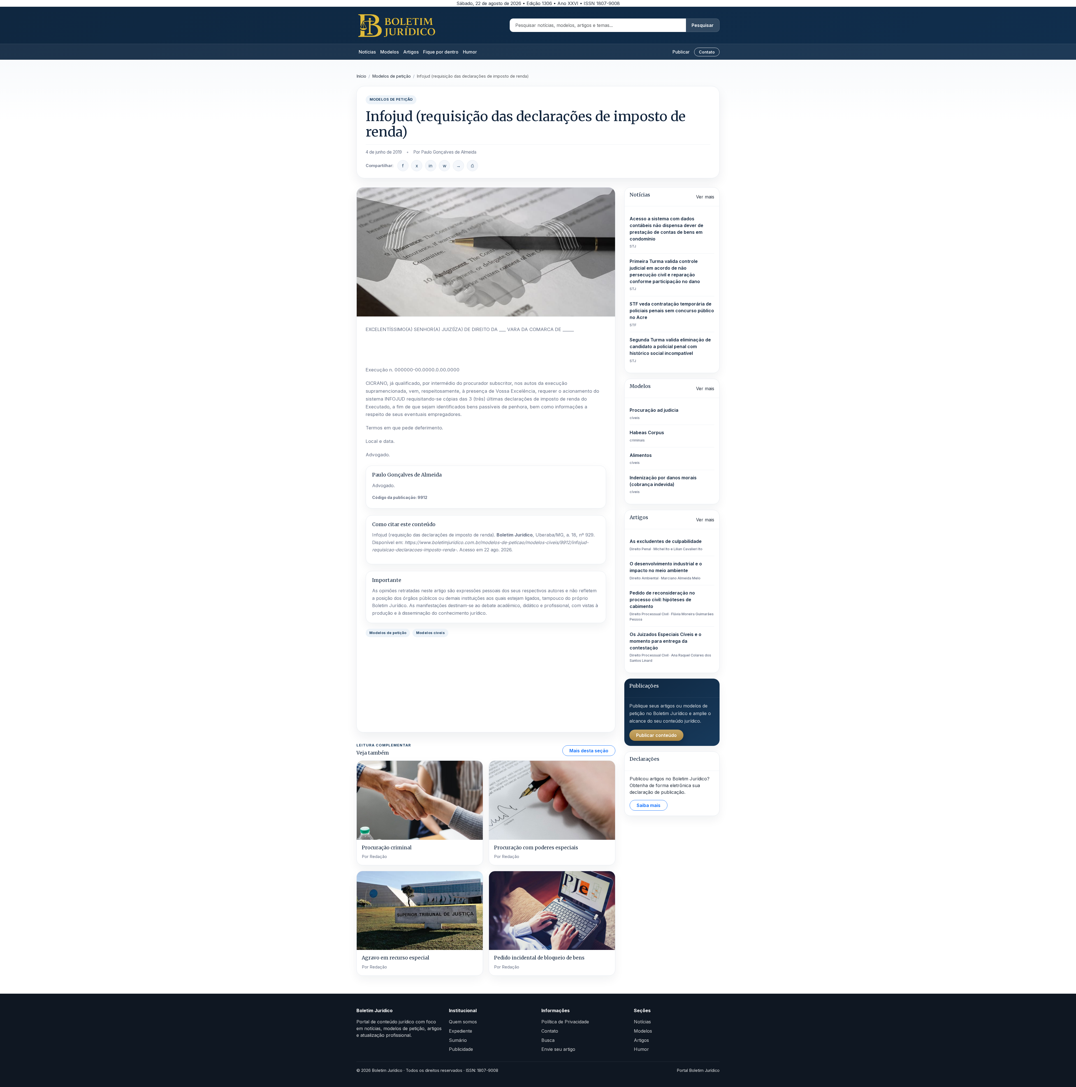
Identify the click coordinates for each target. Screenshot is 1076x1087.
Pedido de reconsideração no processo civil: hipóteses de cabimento (672, 605)
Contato (707, 52)
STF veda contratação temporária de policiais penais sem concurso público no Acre (672, 314)
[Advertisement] (486, 684)
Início (361, 76)
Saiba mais (648, 805)
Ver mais (705, 197)
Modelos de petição (391, 76)
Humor (470, 52)
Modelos (389, 52)
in (430, 165)
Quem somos (463, 1021)
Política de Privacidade (565, 1021)
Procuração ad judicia (654, 413)
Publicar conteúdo (656, 735)
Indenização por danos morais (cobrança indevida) (663, 484)
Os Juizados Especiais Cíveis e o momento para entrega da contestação (670, 647)
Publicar (681, 52)
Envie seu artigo (558, 1049)
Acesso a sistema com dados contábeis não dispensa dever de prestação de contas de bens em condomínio (666, 232)
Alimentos (641, 458)
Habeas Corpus (647, 436)
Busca (548, 1040)
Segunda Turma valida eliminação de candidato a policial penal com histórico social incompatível (670, 350)
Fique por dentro (440, 52)
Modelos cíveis (430, 633)
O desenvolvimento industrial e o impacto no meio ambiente (666, 570)
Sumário (458, 1040)
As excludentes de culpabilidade (666, 544)
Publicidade (461, 1049)
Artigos (411, 52)
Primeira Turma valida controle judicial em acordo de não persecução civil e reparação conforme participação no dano (665, 274)
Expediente (460, 1031)
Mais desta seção (588, 750)
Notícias (367, 52)
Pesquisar (703, 25)
